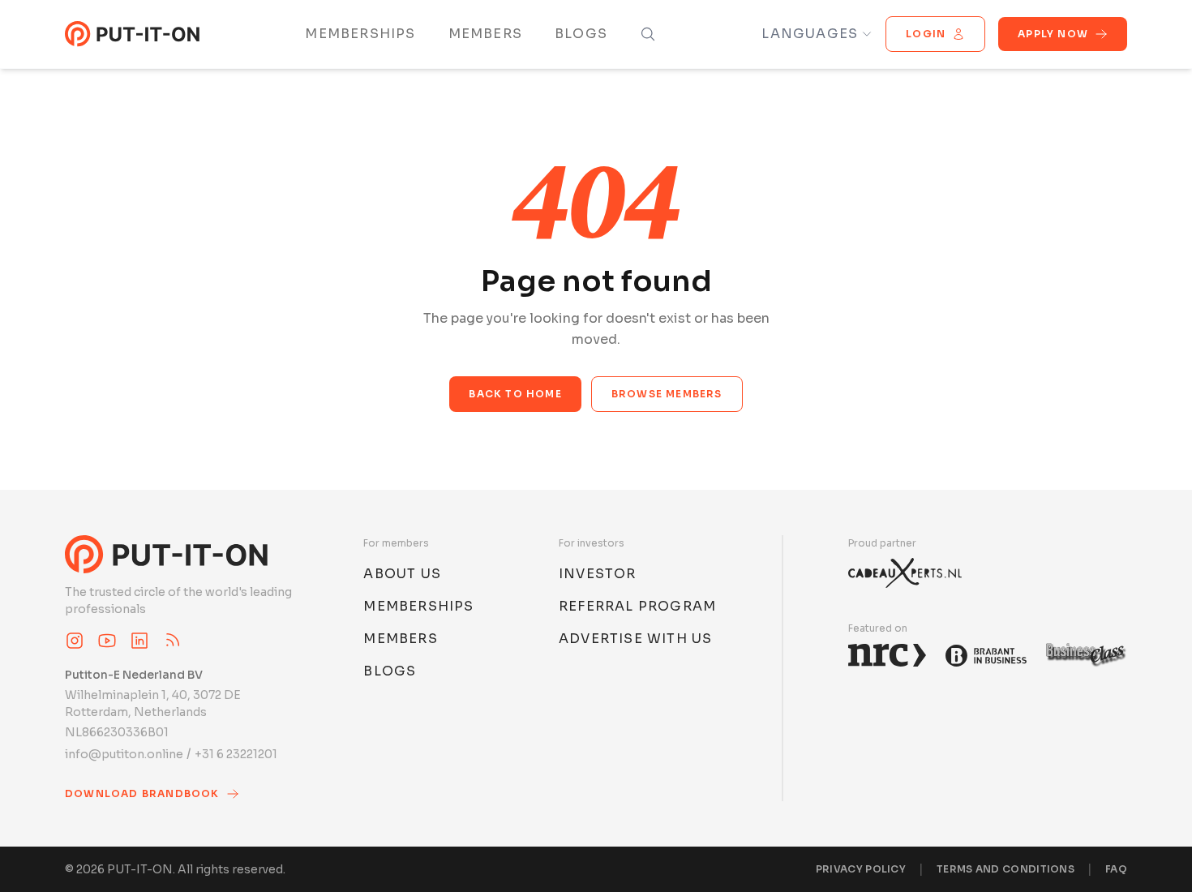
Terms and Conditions (1005, 869)
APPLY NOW (1053, 34)
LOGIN (925, 34)
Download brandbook (142, 793)
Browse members (666, 394)
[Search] (648, 34)
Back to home (515, 394)
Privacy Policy (861, 869)
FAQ (1116, 869)
